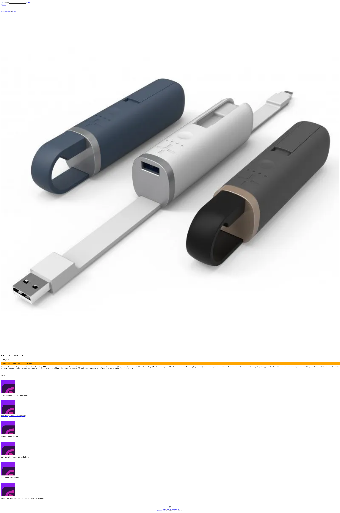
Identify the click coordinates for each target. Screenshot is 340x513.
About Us (168, 509)
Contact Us (175, 509)
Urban (14, 11)
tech (6, 11)
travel (9, 11)
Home (163, 509)
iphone (3, 11)
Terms (164, 510)
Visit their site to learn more (25, 363)
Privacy (159, 510)
